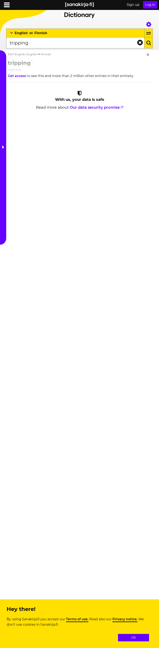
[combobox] (75, 42)
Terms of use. (77, 619)
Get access (17, 76)
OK (133, 638)
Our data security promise (95, 107)
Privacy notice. (124, 619)
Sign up (133, 5)
